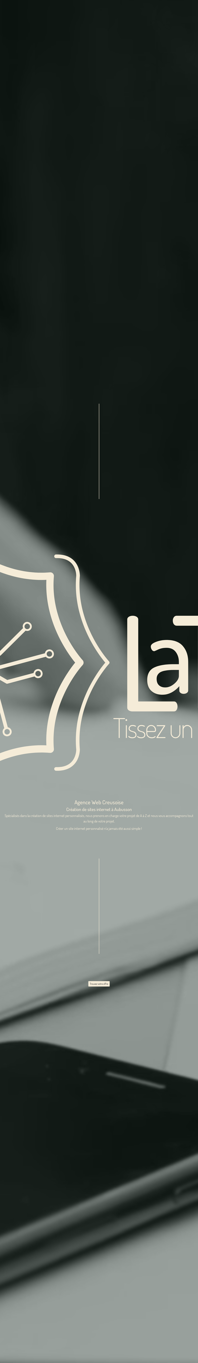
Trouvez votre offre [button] (99, 983)
